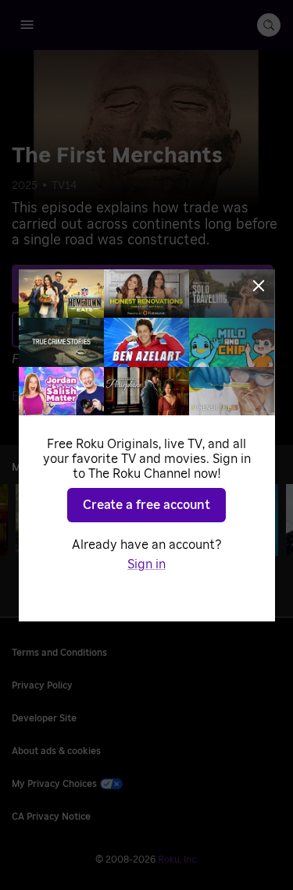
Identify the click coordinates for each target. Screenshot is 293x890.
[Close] (258, 285)
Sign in (146, 564)
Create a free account (146, 505)
